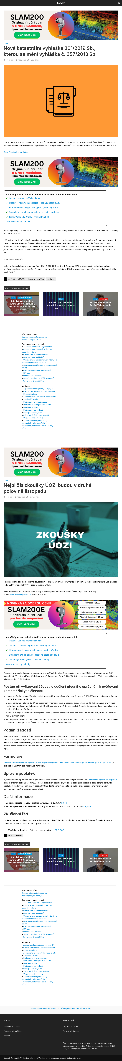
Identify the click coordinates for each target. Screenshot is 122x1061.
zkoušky (18, 835)
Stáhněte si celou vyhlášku (16, 152)
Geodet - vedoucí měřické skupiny (25, 198)
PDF (63, 803)
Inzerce (7, 1035)
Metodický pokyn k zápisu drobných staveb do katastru (61, 303)
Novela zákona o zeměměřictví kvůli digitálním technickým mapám (61, 1008)
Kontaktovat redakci (12, 1027)
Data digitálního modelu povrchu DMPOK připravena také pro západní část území (21, 304)
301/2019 (11, 279)
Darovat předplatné (71, 1031)
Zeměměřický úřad (31, 399)
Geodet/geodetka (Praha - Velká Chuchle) (29, 217)
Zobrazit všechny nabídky (18, 221)
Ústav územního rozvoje (33, 418)
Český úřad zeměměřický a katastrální (39, 391)
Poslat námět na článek (13, 1031)
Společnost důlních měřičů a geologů (38, 378)
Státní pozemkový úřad (32, 412)
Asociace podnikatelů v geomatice (37, 346)
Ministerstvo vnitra (30, 407)
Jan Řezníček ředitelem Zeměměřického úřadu (100, 303)
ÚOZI (10, 835)
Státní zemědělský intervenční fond (37, 415)
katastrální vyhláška (36, 279)
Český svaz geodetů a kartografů (37, 370)
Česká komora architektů (33, 357)
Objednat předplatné (71, 1027)
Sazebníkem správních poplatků (102, 779)
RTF (68, 803)
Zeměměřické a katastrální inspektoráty (39, 397)
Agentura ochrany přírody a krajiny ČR (38, 389)
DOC (62, 830)
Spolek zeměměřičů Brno (33, 381)
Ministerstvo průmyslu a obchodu (37, 404)
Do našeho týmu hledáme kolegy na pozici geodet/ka (34, 212)
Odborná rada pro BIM (32, 375)
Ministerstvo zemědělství (33, 410)
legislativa (50, 279)
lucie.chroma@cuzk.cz (20, 595)
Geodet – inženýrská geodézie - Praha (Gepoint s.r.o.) (34, 203)
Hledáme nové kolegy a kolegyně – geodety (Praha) (33, 207)
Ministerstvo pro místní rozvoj (35, 402)
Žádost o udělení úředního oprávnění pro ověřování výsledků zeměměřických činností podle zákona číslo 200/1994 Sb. (58, 762)
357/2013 (21, 279)
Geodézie (103, 299)
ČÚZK (6, 43)
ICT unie (26, 373)
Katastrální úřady (30, 394)
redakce (22, 60)
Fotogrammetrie (24, 298)
